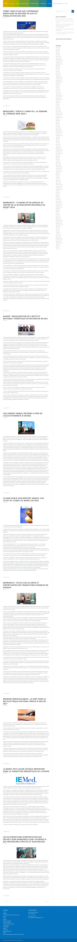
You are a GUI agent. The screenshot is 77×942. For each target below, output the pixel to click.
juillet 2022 (58, 120)
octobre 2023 (58, 98)
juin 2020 (58, 157)
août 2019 (58, 172)
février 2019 (58, 181)
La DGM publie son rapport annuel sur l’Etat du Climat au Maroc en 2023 (23, 499)
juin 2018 (58, 193)
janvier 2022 (58, 129)
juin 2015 (58, 247)
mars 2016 (58, 233)
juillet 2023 (58, 102)
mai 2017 (58, 213)
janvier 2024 (58, 93)
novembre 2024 (59, 78)
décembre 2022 (59, 113)
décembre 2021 (59, 131)
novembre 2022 (59, 114)
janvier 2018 (58, 201)
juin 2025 (58, 68)
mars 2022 (58, 126)
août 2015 (58, 244)
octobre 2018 (58, 187)
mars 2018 (58, 198)
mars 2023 (58, 108)
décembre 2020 (59, 148)
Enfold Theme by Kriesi (19, 940)
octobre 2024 (58, 80)
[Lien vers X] (73, 940)
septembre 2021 (59, 135)
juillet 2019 (58, 174)
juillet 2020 (58, 156)
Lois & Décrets (6, 925)
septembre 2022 (59, 117)
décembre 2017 (59, 202)
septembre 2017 (59, 207)
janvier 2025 (58, 75)
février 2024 (58, 92)
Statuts (4, 932)
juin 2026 (58, 50)
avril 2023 (58, 107)
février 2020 (58, 163)
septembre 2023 (59, 99)
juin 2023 (58, 104)
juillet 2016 (58, 227)
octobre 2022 (58, 116)
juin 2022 (58, 122)
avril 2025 (58, 71)
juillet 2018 (58, 192)
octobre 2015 (58, 241)
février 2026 (58, 56)
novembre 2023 (59, 96)
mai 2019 (58, 177)
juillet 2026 (58, 49)
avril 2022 (58, 125)
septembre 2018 (59, 189)
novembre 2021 (59, 132)
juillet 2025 (58, 66)
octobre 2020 (58, 151)
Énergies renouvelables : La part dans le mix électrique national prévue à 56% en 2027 (24, 701)
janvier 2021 (58, 147)
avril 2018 (58, 196)
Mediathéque (5, 926)
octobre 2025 (58, 62)
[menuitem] (5, 3)
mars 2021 (58, 144)
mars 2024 (58, 90)
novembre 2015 (59, 239)
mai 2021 (58, 141)
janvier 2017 (58, 219)
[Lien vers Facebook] (71, 940)
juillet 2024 (58, 84)
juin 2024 (58, 86)
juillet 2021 (58, 138)
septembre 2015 (59, 242)
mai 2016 (58, 230)
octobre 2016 (58, 223)
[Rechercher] (13, 10)
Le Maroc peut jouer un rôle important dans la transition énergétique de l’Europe (26, 770)
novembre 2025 (59, 60)
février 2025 (58, 74)
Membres (5, 928)
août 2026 (58, 47)
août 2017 (58, 208)
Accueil (4, 912)
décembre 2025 (59, 59)
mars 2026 (58, 55)
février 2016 (58, 235)
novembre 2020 (59, 150)
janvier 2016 (58, 236)
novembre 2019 (59, 168)
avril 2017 (58, 214)
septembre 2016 (59, 225)
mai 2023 (58, 105)
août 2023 (58, 101)
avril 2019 (58, 178)
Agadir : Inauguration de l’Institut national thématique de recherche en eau (25, 317)
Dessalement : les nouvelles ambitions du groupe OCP (64, 18)
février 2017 (58, 217)
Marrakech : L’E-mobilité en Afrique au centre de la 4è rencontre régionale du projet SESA (24, 205)
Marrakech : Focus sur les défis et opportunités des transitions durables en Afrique (25, 585)
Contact (4, 916)
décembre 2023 (59, 95)
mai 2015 (58, 248)
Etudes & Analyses (7, 922)
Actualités (5, 17)
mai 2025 (58, 69)
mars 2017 (58, 216)
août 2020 (58, 154)
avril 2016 (58, 232)
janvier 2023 (58, 111)
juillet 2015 (58, 245)
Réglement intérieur (7, 931)
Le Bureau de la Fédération (8, 923)
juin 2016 (58, 229)
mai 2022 (58, 123)
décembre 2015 (59, 238)
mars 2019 (58, 180)
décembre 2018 (59, 184)
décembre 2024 (59, 77)
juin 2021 (58, 140)
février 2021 (58, 145)
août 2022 (58, 119)
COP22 (4, 918)
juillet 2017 (58, 210)
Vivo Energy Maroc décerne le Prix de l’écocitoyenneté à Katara (22, 414)
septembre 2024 (59, 81)
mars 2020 (58, 162)
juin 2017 (58, 211)
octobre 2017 (58, 205)
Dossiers (5, 919)
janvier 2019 (58, 183)
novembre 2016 (59, 221)
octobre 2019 (58, 169)
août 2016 (58, 226)
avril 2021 (58, 142)
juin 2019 (58, 175)
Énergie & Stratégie (7, 920)
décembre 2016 (59, 220)
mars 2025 (58, 72)
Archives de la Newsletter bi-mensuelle (11, 914)
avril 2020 (58, 160)
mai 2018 (58, 195)
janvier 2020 (58, 165)
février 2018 (58, 199)
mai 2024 (58, 87)
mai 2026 (58, 52)
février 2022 (58, 128)
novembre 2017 (59, 204)
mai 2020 (58, 159)
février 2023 (58, 110)
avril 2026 (58, 53)
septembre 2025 (59, 64)
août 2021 (58, 137)
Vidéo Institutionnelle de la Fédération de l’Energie (13, 934)
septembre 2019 (59, 171)
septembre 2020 (59, 153)
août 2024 (58, 83)
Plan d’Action (5, 929)
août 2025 (58, 65)
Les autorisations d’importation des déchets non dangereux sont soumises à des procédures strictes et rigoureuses (24, 839)
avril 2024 (58, 89)
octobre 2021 (58, 134)
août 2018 (58, 190)
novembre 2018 (59, 186)
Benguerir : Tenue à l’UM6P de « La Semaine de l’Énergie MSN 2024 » (25, 112)
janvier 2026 (58, 58)
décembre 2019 (59, 166)
